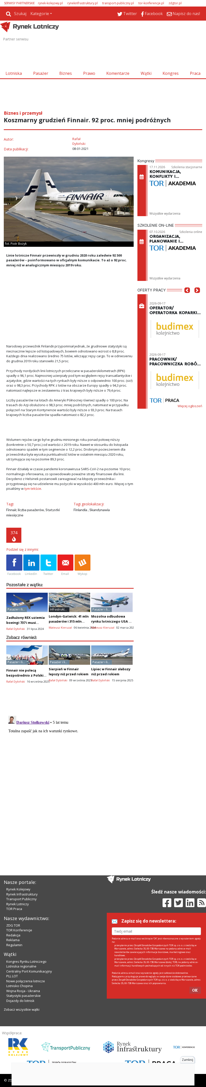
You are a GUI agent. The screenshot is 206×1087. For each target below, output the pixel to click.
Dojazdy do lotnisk (20, 1000)
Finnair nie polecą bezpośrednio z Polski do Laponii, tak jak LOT (25, 675)
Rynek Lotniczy (17, 904)
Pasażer (40, 73)
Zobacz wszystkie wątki (21, 1009)
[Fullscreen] (127, 334)
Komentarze (117, 73)
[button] (187, 297)
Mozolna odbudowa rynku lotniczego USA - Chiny (110, 621)
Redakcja (13, 935)
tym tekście (32, 488)
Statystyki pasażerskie (23, 995)
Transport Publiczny (21, 899)
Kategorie (39, 13)
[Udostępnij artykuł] (31, 565)
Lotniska (14, 73)
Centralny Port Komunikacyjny (29, 971)
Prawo (89, 73)
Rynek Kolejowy (18, 889)
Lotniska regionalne (21, 966)
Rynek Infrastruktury (22, 894)
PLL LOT (12, 976)
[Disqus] (70, 776)
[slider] (70, 328)
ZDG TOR (13, 925)
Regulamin (14, 945)
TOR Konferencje (19, 930)
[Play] (12, 334)
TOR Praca (14, 909)
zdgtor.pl (175, 3)
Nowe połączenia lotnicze (25, 981)
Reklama (13, 940)
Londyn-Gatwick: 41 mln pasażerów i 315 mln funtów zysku (69, 621)
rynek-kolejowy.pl (50, 3)
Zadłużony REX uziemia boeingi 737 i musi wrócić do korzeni (25, 622)
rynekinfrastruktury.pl (82, 3)
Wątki (146, 73)
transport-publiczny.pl (118, 3)
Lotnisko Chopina (19, 986)
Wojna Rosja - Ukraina (23, 991)
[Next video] (25, 334)
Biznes (65, 73)
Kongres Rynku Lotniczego (26, 961)
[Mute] (38, 334)
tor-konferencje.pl (151, 3)
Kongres (171, 73)
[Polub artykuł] (14, 565)
